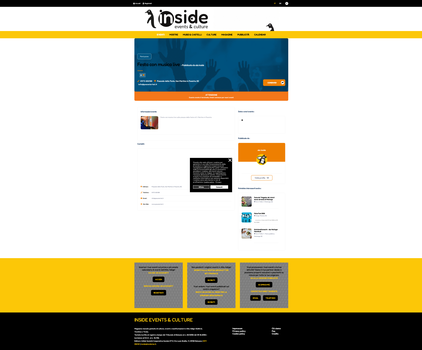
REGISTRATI (159, 292)
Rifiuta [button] (201, 187)
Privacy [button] (218, 182)
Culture (211, 34)
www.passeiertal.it (157, 204)
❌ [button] (230, 160)
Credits (275, 333)
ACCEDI (158, 279)
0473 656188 (146, 81)
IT (275, 3)
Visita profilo (260, 178)
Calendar (260, 34)
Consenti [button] (219, 187)
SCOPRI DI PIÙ (264, 284)
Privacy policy (239, 331)
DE (280, 3)
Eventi (161, 34)
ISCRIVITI (211, 280)
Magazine (227, 34)
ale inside (200, 65)
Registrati (148, 3)
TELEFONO (270, 298)
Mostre (173, 34)
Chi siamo (276, 328)
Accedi (137, 3)
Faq (273, 331)
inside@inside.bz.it (148, 344)
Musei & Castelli (192, 34)
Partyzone (144, 56)
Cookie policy (238, 333)
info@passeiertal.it (147, 84)
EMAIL (255, 298)
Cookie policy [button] (209, 182)
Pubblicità (243, 34)
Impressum (237, 328)
